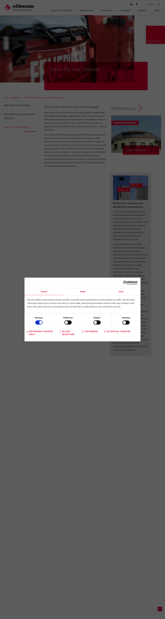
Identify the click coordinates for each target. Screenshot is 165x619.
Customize (91, 331)
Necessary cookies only (41, 332)
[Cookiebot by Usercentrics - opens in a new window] (126, 283)
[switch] (68, 322)
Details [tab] (82, 291)
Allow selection (68, 332)
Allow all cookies (118, 331)
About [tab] (121, 291)
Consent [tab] (43, 291)
